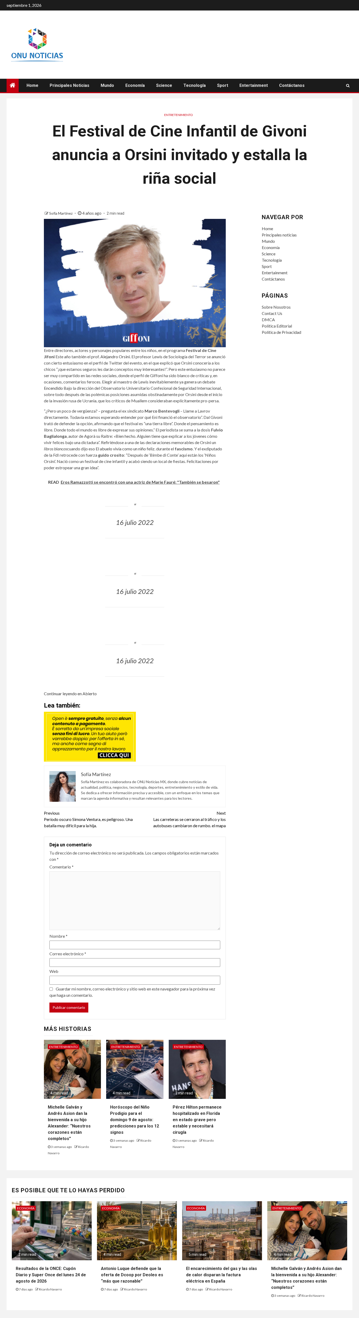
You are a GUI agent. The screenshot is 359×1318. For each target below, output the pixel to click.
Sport (222, 85)
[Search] (348, 86)
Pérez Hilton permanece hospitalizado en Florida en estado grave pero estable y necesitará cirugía (197, 1120)
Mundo (107, 85)
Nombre (58, 936)
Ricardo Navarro (50, 1289)
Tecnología (194, 85)
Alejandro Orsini (115, 356)
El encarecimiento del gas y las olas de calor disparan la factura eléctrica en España (221, 1275)
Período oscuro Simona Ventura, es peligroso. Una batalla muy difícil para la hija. (88, 819)
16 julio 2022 (135, 522)
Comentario (61, 866)
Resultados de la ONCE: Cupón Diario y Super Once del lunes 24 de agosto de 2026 (51, 1275)
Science (164, 85)
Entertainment (253, 85)
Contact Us (272, 313)
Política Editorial (277, 325)
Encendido (53, 388)
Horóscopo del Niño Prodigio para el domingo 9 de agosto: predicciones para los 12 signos (134, 1120)
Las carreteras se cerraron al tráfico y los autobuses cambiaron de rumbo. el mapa (189, 819)
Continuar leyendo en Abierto (70, 693)
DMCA (268, 319)
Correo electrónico (67, 953)
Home (32, 85)
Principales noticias (69, 85)
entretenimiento (178, 115)
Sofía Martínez (61, 213)
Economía (135, 85)
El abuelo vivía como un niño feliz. (125, 448)
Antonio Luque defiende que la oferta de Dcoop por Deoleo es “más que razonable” (132, 1275)
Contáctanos (292, 85)
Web (53, 971)
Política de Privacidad (281, 332)
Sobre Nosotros (276, 306)
